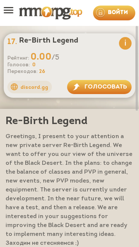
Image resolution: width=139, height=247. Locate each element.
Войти (118, 13)
